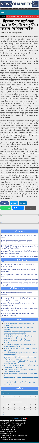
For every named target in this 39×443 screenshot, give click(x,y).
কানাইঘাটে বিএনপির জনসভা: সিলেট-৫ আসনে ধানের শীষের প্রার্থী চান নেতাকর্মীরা (19, 284)
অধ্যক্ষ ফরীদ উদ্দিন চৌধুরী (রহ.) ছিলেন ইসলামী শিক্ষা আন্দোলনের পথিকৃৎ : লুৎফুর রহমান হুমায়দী (19, 309)
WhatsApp (7, 208)
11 (8, 404)
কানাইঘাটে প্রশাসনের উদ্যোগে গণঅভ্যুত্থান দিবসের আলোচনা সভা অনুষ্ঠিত (20, 349)
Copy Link (31, 208)
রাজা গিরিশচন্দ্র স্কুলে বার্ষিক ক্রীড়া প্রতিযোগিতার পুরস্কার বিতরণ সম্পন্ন (20, 375)
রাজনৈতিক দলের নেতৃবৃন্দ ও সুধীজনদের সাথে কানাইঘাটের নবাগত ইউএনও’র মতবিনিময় (20, 345)
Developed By (19, 419)
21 (24, 407)
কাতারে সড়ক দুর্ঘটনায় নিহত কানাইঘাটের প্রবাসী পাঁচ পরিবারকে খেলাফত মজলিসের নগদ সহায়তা (19, 299)
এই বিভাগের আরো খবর (19, 288)
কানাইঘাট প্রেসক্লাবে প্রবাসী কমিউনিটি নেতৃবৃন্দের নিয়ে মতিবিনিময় (20, 280)
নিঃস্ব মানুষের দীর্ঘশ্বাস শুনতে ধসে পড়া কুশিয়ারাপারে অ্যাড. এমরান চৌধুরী (19, 276)
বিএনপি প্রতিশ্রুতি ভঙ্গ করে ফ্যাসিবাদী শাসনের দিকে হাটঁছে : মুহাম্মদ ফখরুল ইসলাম (18, 304)
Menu (3, 12)
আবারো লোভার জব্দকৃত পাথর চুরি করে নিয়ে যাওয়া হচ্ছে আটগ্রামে (20, 256)
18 (8, 407)
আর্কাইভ (19, 388)
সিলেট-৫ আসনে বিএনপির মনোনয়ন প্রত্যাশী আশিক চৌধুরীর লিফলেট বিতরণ (18, 270)
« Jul (2, 415)
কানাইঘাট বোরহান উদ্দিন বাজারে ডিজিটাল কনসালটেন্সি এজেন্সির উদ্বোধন (19, 237)
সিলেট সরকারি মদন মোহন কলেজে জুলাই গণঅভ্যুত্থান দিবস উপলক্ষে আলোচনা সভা (17, 265)
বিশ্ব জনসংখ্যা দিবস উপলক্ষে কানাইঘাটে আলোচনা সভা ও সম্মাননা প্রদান (19, 383)
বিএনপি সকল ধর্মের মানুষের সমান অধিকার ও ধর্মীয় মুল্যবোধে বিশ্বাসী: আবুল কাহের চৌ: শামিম (20, 370)
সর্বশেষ (19, 319)
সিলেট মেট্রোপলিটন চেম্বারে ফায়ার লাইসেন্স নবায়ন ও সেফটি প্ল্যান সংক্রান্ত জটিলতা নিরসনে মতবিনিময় (19, 247)
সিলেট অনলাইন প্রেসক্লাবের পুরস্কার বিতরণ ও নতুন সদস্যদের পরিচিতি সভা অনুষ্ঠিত (20, 354)
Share (5, 203)
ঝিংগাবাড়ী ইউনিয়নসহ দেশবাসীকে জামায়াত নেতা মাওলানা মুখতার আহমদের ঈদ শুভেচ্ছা (17, 314)
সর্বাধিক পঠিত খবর (19, 260)
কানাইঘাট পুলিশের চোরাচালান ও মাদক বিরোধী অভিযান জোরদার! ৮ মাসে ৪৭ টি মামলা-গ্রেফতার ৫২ (19, 252)
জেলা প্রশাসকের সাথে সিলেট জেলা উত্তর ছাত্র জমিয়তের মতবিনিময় (19, 16)
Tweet (15, 203)
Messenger (19, 208)
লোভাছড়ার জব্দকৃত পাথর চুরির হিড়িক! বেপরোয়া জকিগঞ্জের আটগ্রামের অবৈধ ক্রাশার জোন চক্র (20, 358)
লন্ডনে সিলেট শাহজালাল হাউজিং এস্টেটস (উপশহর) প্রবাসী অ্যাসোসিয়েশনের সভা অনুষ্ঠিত (20, 362)
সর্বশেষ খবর (20, 231)
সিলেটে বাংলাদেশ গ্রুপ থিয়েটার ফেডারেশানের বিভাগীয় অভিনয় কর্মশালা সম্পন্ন (21, 379)
